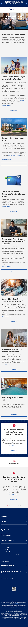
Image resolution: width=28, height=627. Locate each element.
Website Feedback (14, 555)
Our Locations (22, 100)
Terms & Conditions (7, 105)
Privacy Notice (16, 603)
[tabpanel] (14, 486)
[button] (1, 3)
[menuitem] (1, 10)
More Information (6, 316)
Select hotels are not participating (14, 155)
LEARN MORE (14, 450)
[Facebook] (8, 550)
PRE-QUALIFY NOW (14, 499)
